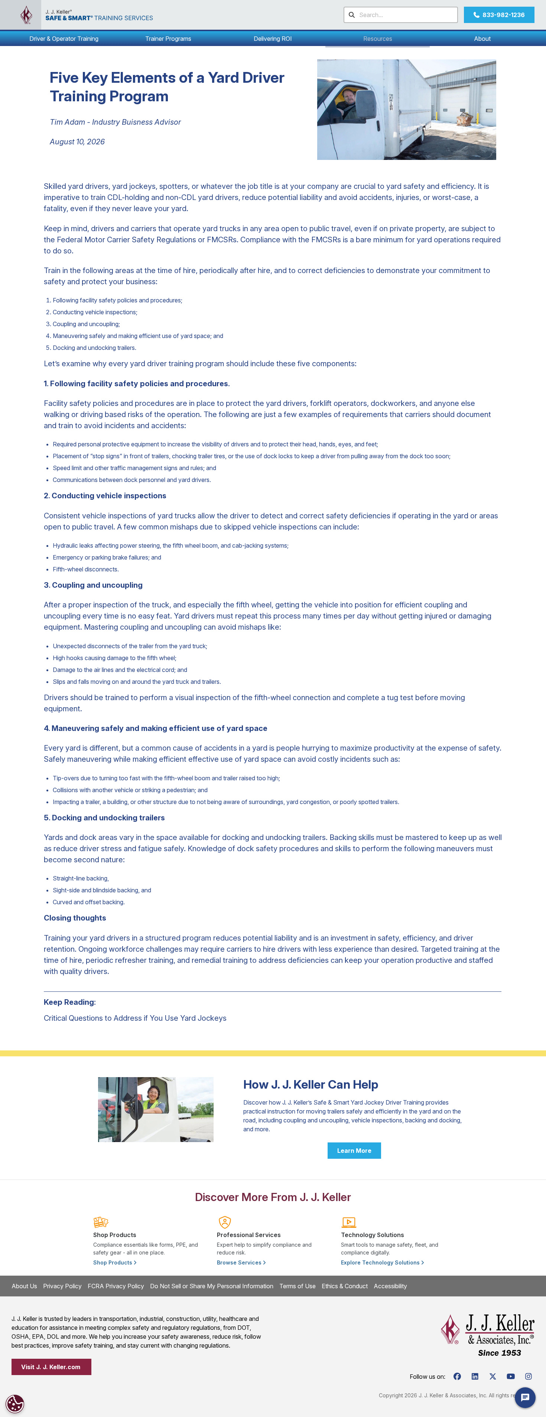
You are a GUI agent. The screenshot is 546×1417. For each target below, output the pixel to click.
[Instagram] (528, 1376)
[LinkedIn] (475, 1376)
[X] (493, 1376)
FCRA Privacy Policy (116, 1286)
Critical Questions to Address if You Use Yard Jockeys (135, 1018)
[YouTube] (511, 1376)
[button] (64, 38)
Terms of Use (297, 1286)
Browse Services (240, 1262)
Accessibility (390, 1286)
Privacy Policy (62, 1286)
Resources (377, 38)
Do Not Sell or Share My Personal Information (211, 1286)
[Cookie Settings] (15, 1404)
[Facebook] (457, 1376)
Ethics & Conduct (345, 1286)
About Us (24, 1286)
